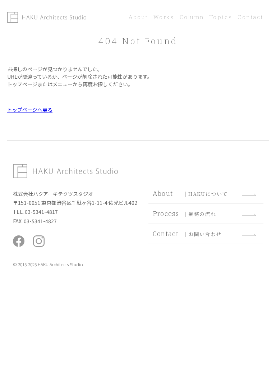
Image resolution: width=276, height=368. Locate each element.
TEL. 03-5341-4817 (35, 211)
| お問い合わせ (187, 234)
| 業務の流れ (184, 214)
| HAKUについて (190, 193)
